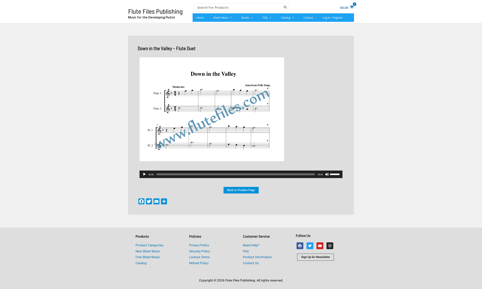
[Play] (144, 174)
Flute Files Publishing (155, 11)
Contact (308, 17)
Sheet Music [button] (220, 17)
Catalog (285, 17)
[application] (241, 174)
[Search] (285, 7)
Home (200, 17)
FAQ (265, 17)
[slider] (335, 174)
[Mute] (327, 174)
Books (245, 17)
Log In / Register (333, 17)
